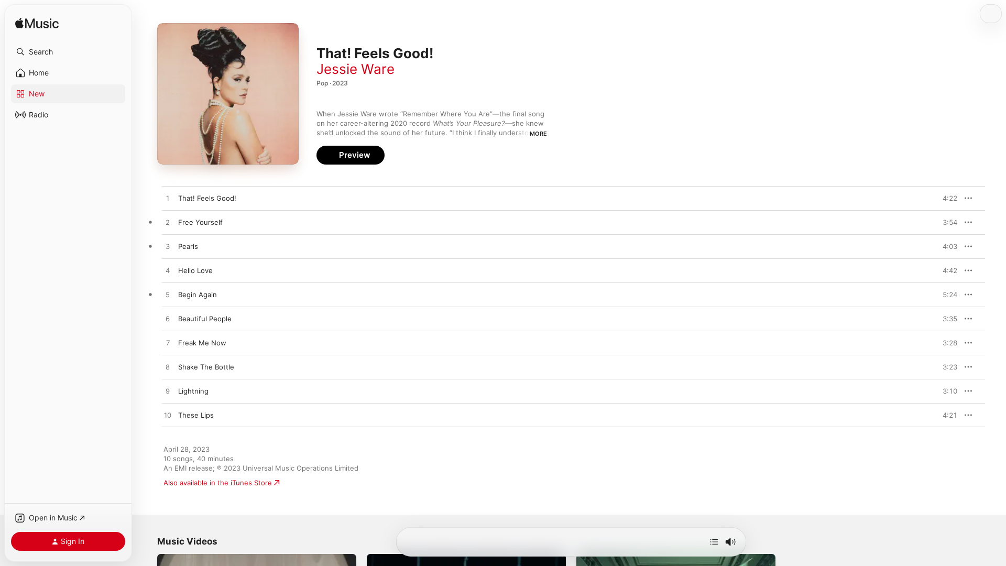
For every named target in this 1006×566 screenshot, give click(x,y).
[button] (68, 52)
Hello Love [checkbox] (195, 270)
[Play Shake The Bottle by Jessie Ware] (167, 367)
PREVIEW (945, 198)
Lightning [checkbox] (193, 391)
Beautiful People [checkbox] (205, 318)
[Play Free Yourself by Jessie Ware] (167, 222)
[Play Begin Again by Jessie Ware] (167, 295)
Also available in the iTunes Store (217, 482)
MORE (538, 133)
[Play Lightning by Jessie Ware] (167, 391)
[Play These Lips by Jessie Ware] (167, 415)
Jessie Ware (355, 69)
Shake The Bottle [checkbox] (206, 367)
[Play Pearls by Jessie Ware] (167, 247)
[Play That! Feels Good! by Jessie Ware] (167, 198)
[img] (37, 24)
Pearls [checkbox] (188, 246)
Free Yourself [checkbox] (200, 222)
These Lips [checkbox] (196, 415)
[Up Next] (714, 542)
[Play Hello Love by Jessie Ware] (167, 271)
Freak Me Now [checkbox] (202, 343)
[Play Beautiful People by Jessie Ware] (167, 319)
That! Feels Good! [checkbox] (207, 198)
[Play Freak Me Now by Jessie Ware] (167, 343)
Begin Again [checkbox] (197, 294)
